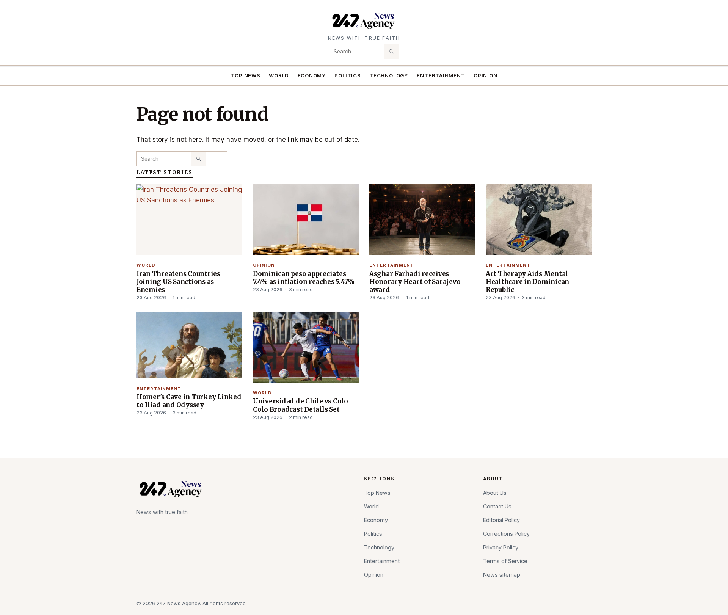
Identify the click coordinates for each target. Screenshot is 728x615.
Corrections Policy (506, 533)
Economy (312, 75)
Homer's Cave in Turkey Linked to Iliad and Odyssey (189, 401)
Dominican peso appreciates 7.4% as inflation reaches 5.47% (304, 278)
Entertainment (441, 75)
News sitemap (501, 574)
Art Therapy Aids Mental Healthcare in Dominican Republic (527, 282)
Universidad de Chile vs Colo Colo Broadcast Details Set (300, 405)
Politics (347, 75)
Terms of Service (505, 561)
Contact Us (497, 506)
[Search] (391, 51)
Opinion (485, 75)
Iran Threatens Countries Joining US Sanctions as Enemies (178, 282)
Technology (388, 75)
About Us (495, 492)
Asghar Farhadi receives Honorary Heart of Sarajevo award (414, 282)
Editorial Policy (501, 520)
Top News (245, 75)
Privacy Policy (500, 547)
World (279, 75)
